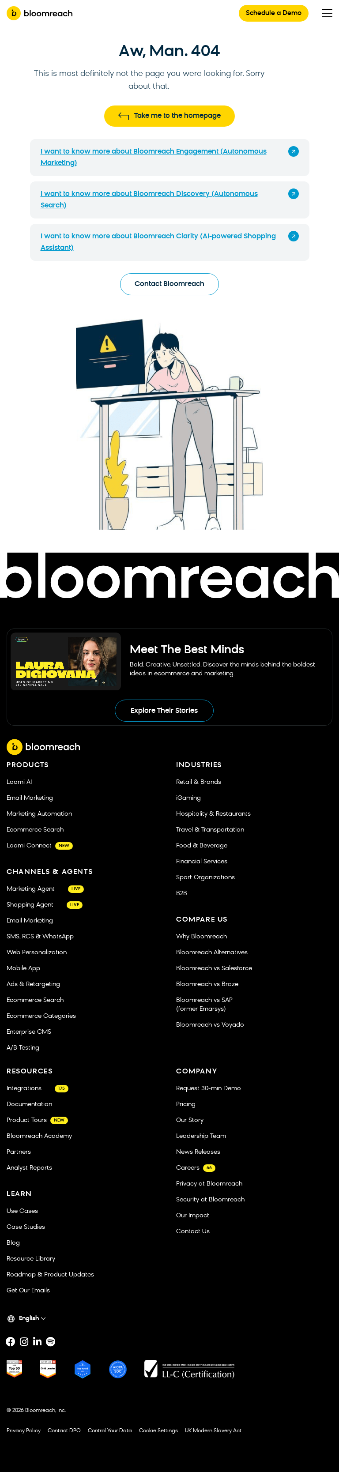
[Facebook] (11, 1342)
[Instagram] (24, 1342)
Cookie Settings (158, 1431)
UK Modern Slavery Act (213, 1431)
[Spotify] (50, 1342)
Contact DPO (64, 1431)
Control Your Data (110, 1431)
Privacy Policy (24, 1431)
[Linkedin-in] (37, 1342)
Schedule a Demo (273, 13)
